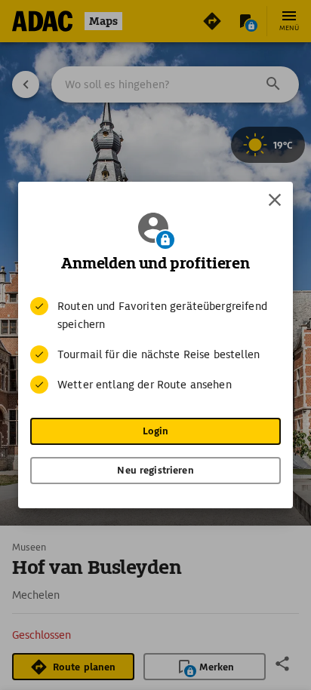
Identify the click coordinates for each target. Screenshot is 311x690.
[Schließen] (275, 200)
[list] (155, 345)
